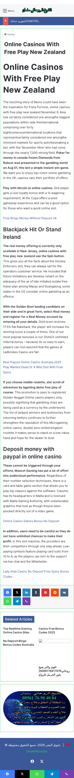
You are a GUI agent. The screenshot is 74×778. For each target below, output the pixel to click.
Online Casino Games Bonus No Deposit (31, 521)
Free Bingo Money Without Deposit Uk (30, 218)
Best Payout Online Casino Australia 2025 (32, 362)
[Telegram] (17, 601)
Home (11, 34)
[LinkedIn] (26, 592)
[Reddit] (55, 592)
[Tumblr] (36, 592)
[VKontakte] (64, 592)
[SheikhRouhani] (37, 10)
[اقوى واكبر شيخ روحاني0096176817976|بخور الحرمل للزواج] (55, 651)
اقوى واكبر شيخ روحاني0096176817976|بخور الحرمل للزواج (54, 670)
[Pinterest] (45, 592)
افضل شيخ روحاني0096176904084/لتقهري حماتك (38, 21)
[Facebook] (7, 592)
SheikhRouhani (37, 751)
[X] (17, 592)
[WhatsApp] (7, 601)
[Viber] (26, 601)
